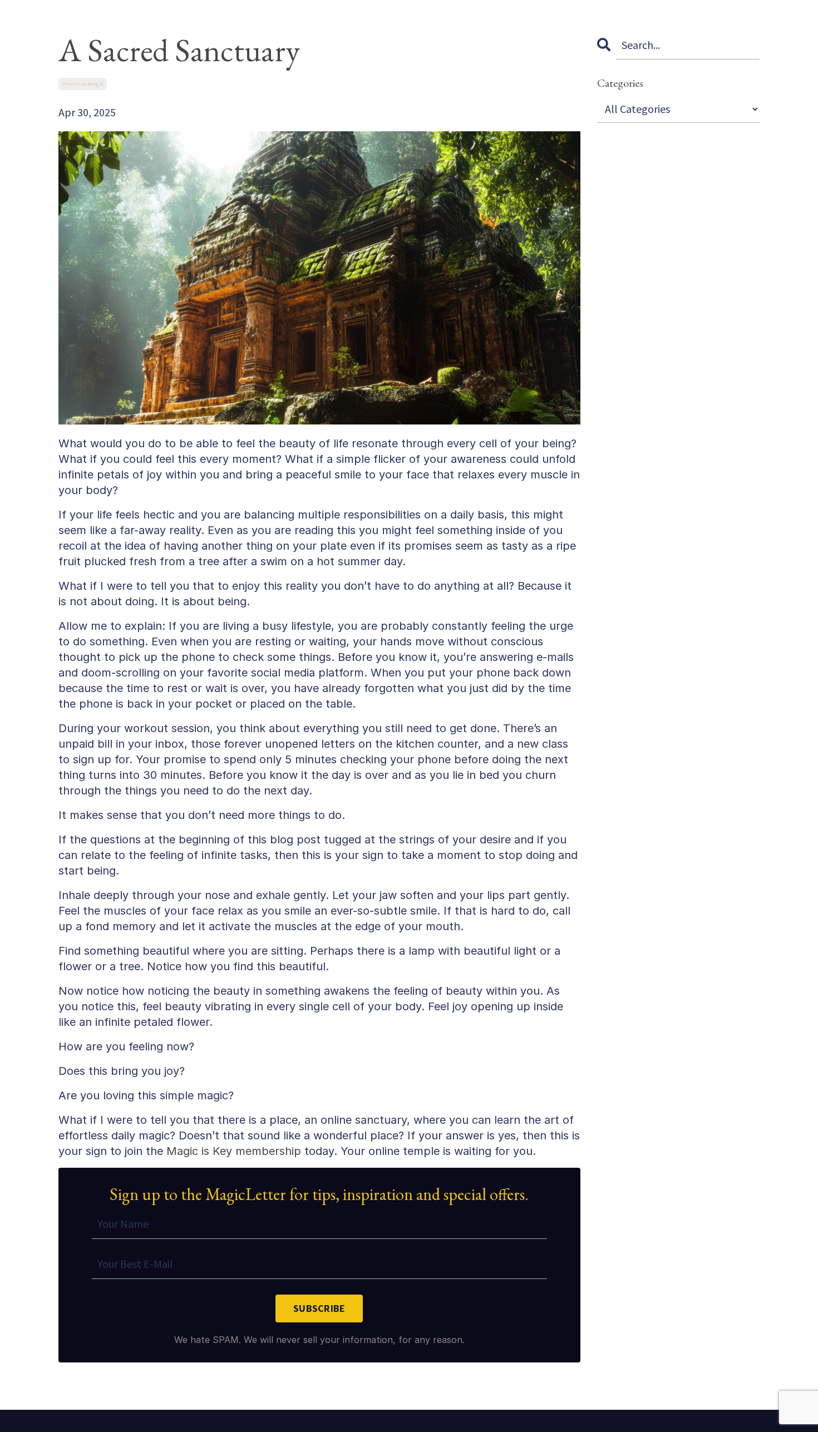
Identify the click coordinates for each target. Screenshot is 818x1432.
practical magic (83, 83)
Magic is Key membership (233, 1151)
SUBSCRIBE (319, 1308)
